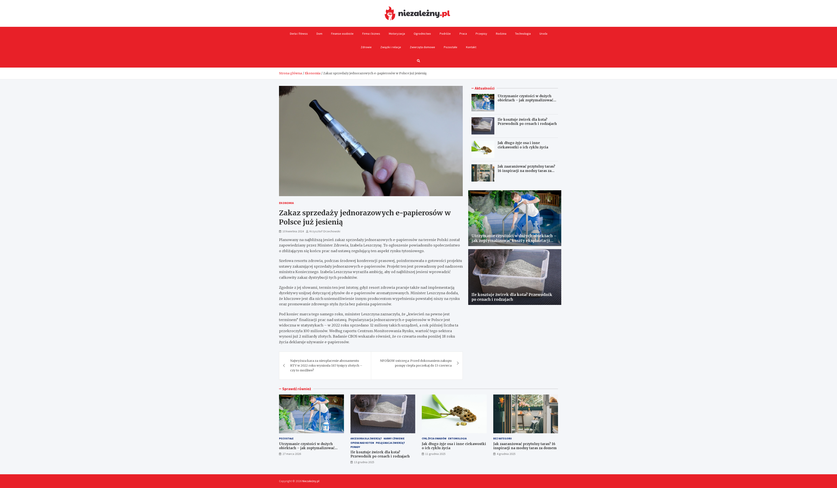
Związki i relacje (390, 47)
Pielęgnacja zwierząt (390, 442)
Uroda (543, 34)
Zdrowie (366, 47)
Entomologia (457, 438)
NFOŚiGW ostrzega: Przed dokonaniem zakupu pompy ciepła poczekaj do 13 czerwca (416, 363)
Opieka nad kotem (362, 442)
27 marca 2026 (291, 454)
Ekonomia (286, 203)
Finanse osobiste (342, 34)
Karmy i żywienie (394, 438)
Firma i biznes (371, 34)
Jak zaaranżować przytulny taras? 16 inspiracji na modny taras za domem (526, 170)
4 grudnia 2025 (506, 454)
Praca (463, 34)
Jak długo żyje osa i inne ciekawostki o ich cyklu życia (523, 145)
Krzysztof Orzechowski (325, 231)
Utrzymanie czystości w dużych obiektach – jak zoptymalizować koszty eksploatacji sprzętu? (525, 100)
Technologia (523, 34)
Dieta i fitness (299, 34)
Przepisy (481, 34)
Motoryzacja (397, 34)
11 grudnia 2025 (435, 454)
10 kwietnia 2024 (293, 231)
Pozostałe (450, 47)
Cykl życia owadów (434, 438)
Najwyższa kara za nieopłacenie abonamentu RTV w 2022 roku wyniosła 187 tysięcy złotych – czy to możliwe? (326, 365)
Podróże (445, 34)
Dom (319, 34)
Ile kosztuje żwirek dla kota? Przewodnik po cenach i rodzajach (527, 121)
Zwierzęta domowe (422, 47)
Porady (355, 447)
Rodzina (501, 34)
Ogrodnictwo (422, 34)
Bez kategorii (502, 438)
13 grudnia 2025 (364, 462)
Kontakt (471, 47)
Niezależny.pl (310, 481)
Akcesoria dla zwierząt (366, 438)
